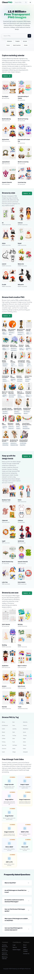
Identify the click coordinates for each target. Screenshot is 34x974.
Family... (4, 379)
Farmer (25, 45)
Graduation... (21, 332)
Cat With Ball (23, 443)
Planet (3, 732)
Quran (24, 732)
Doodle (4, 284)
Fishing (3, 742)
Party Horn (21, 365)
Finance (25, 725)
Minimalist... (5, 363)
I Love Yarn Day (21, 349)
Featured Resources (5, 953)
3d (2, 222)
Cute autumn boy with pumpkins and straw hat (5, 441)
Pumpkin (17, 41)
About (25, 945)
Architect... (11, 332)
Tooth (3, 752)
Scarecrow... (5, 443)
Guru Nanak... (4, 333)
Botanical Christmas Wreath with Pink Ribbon (20, 378)
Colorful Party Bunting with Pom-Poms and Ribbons (27, 425)
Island (3, 728)
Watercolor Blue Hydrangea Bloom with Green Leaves (14, 347)
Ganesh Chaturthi (7, 182)
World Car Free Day (23, 119)
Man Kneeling (13, 366)
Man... (10, 334)
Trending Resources (5, 945)
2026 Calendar (6, 624)
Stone (3, 735)
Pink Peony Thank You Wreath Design (10, 425)
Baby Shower (21, 686)
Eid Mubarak (5, 725)
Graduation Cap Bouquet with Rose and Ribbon (14, 441)
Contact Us (26, 953)
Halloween (9, 41)
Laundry (14, 728)
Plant (13, 732)
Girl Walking (29, 366)
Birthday (20, 624)
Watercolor (21, 264)
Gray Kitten (22, 445)
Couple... (18, 428)
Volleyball (25, 752)
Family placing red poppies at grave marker (5, 377)
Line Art (4, 264)
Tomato (25, 735)
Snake (24, 748)
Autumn (25, 41)
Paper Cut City (20, 397)
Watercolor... (14, 348)
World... (13, 363)
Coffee (3, 738)
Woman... (26, 413)
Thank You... (11, 426)
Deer (13, 738)
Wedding (4, 645)
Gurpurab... (27, 379)
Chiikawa (20, 520)
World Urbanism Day (7, 561)
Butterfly (25, 722)
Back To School (22, 665)
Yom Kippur (5, 96)
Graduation (5, 665)
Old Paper (14, 745)
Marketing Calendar (4, 957)
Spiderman (21, 541)
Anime (3, 243)
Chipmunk (5, 520)
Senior (19, 500)
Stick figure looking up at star (28, 393)
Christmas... (19, 381)
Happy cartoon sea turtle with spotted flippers (5, 347)
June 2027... (27, 333)
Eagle (24, 738)
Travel (19, 706)
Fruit (13, 742)
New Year (4, 706)
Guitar (24, 742)
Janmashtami (6, 161)
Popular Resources (5, 949)
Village (14, 752)
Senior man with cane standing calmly (5, 393)
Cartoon (20, 222)
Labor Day (5, 582)
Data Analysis (21, 582)
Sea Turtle (11, 396)
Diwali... (28, 363)
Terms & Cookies (25, 950)
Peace (24, 745)
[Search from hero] (29, 36)
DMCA (24, 947)
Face (13, 725)
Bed (13, 722)
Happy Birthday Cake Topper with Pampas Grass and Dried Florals (18, 410)
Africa (3, 722)
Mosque (27, 381)
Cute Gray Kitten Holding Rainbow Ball (23, 441)
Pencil (8, 45)
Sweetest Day (28, 349)
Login (14, 945)
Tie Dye (14, 735)
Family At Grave (5, 382)
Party (19, 645)
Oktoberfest (5, 139)
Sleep (13, 748)
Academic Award (20, 335)
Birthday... (21, 363)
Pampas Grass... (17, 413)
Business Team (6, 500)
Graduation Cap (14, 445)
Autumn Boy (5, 445)
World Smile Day (6, 119)
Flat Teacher (26, 411)
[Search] (26, 2)
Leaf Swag (19, 379)
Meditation (25, 728)
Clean (7, 2)
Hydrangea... (14, 350)
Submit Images (16, 949)
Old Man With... (4, 395)
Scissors (4, 748)
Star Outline (27, 395)
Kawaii (19, 243)
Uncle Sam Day (22, 182)
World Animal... (4, 349)
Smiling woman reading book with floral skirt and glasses (27, 410)
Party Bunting (26, 428)
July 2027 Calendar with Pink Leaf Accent (7, 409)
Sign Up (15, 947)
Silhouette (21, 284)
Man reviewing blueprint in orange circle (11, 330)
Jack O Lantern (17, 45)
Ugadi (3, 541)
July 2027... (5, 411)
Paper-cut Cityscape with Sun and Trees (20, 393)
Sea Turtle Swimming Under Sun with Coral (12, 393)
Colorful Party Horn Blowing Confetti (21, 362)
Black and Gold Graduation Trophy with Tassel (21, 331)
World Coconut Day (23, 161)
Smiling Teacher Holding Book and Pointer (5, 362)
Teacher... (5, 365)
